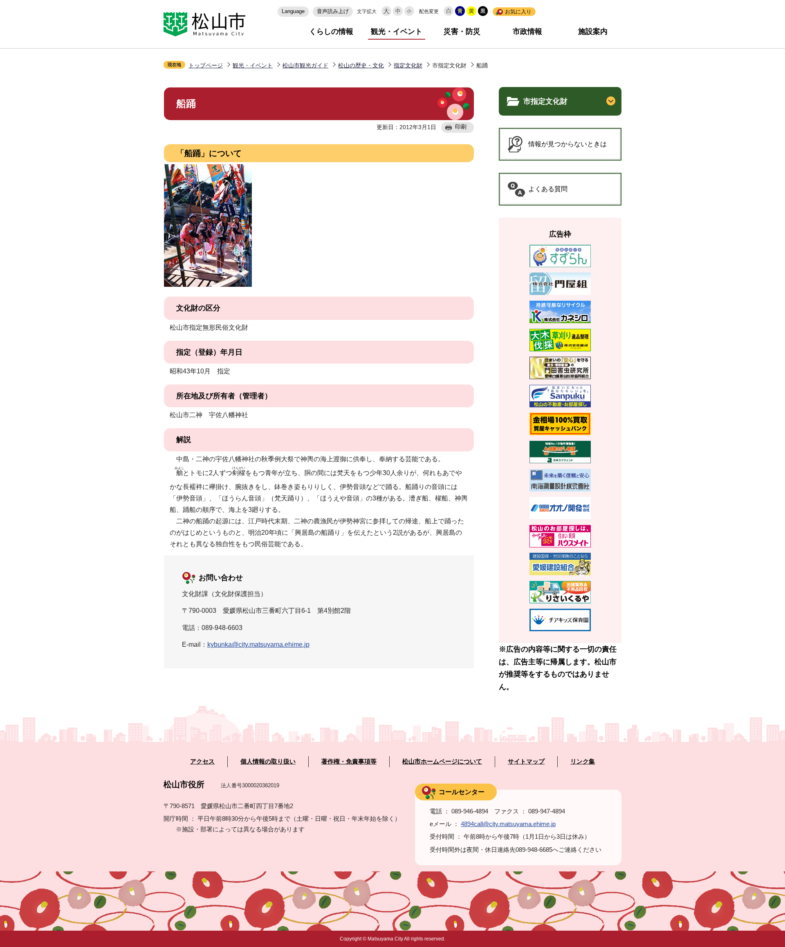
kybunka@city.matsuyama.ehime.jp (258, 644)
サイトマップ (526, 761)
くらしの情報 (331, 31)
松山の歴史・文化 (361, 65)
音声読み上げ (333, 11)
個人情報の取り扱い (268, 761)
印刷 (461, 126)
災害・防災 (462, 31)
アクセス (202, 761)
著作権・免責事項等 (349, 761)
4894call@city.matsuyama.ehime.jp (508, 823)
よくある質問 (547, 188)
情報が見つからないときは (567, 144)
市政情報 (527, 31)
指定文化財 (408, 65)
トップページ (205, 65)
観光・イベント (396, 31)
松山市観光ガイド (305, 65)
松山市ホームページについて (442, 761)
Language (293, 11)
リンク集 (582, 761)
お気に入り (518, 12)
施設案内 (593, 31)
